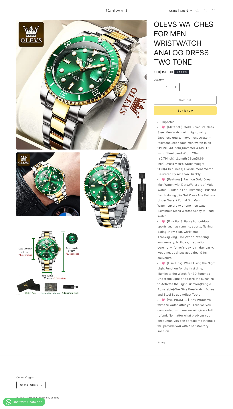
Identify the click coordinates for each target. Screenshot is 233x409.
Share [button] (161, 342)
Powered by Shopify (48, 397)
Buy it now (185, 110)
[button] (197, 11)
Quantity (159, 79)
